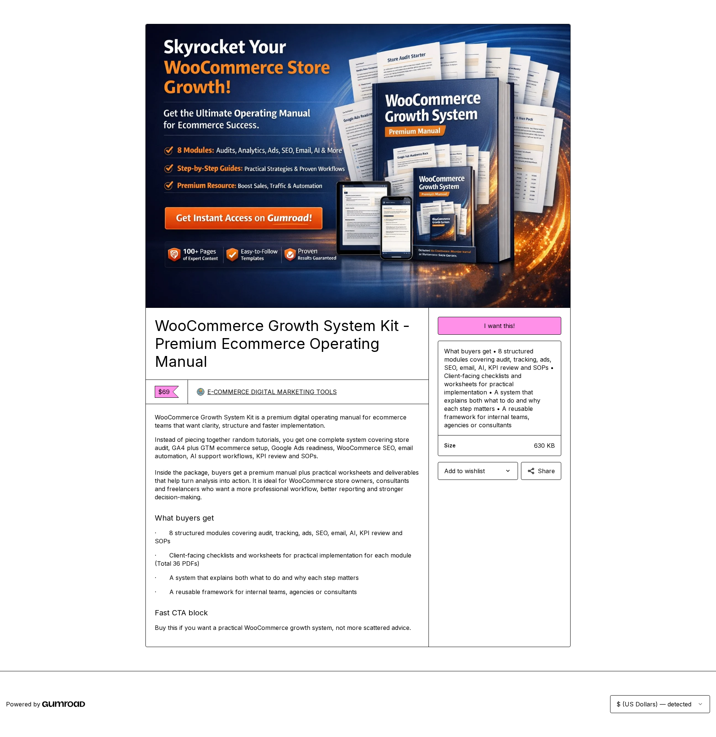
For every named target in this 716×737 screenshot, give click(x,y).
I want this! (499, 326)
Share (546, 471)
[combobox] (478, 471)
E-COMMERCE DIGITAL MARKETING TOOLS (272, 392)
